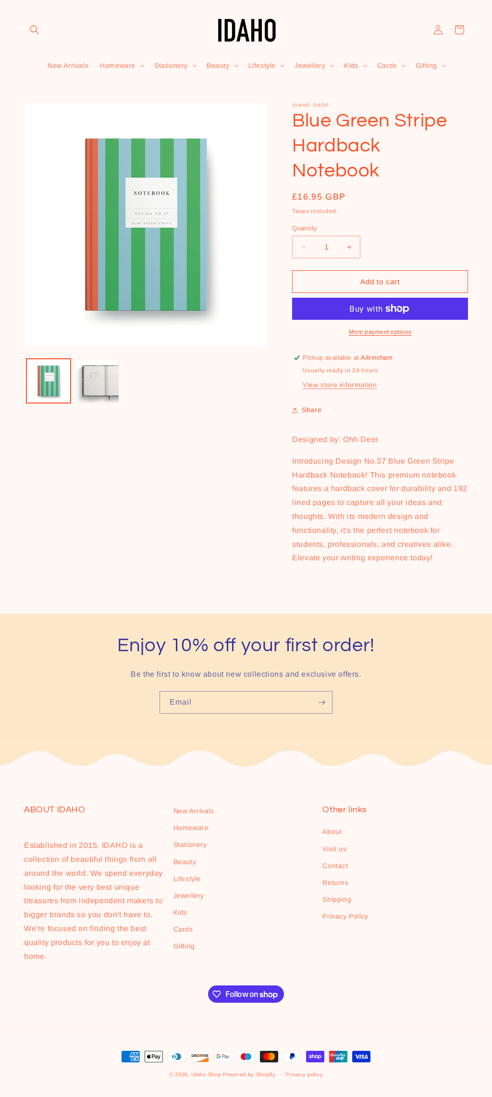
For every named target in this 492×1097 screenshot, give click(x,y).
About (332, 831)
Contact (335, 866)
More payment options (380, 331)
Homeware (191, 828)
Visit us (334, 849)
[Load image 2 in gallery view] (97, 381)
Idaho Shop (206, 1074)
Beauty (185, 862)
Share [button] (311, 410)
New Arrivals (193, 811)
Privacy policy (304, 1074)
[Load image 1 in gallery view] (48, 381)
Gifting (184, 946)
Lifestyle (187, 879)
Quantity (304, 228)
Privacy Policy (345, 916)
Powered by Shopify (249, 1074)
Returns (335, 882)
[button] (34, 29)
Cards (183, 929)
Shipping (336, 899)
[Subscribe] (321, 702)
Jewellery (188, 895)
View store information (340, 385)
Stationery (190, 844)
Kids (180, 912)
